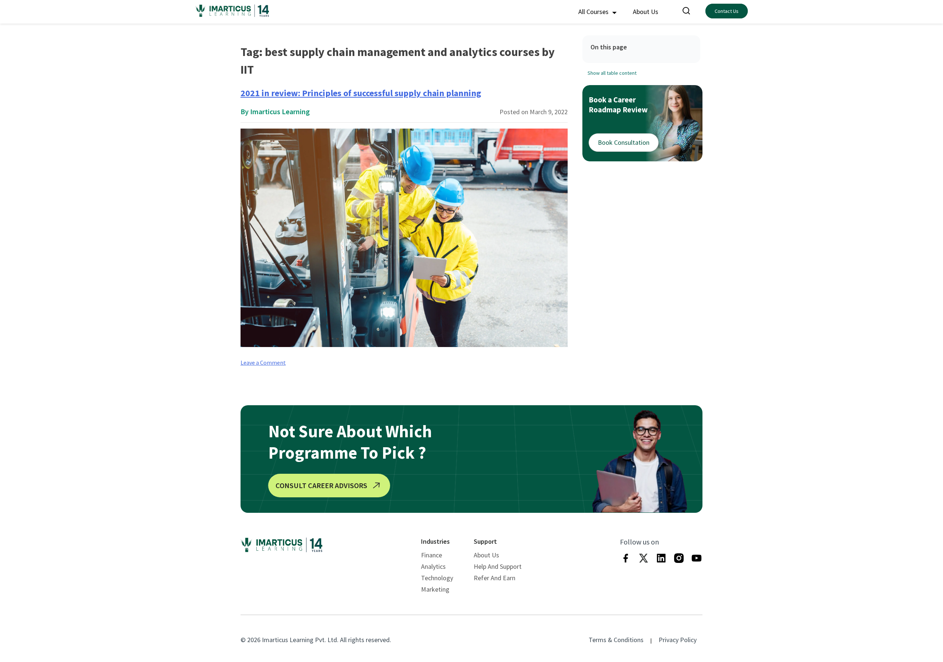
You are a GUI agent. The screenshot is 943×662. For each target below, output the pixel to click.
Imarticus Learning (280, 111)
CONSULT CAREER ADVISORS (321, 485)
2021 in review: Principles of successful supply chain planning (361, 93)
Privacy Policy (678, 639)
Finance (431, 555)
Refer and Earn (494, 578)
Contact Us (727, 11)
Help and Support (498, 566)
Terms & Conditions (616, 639)
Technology (437, 578)
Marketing (435, 589)
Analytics (433, 566)
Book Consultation (623, 142)
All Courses (594, 11)
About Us (645, 11)
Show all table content (612, 73)
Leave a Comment (263, 362)
